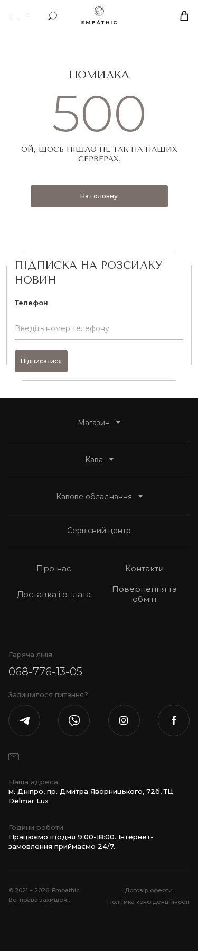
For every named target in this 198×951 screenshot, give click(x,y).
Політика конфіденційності (148, 902)
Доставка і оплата (54, 594)
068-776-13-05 (45, 671)
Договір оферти (149, 890)
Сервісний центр (99, 530)
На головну (99, 196)
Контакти (144, 568)
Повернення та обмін (144, 594)
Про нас (53, 568)
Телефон (31, 302)
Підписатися (41, 361)
